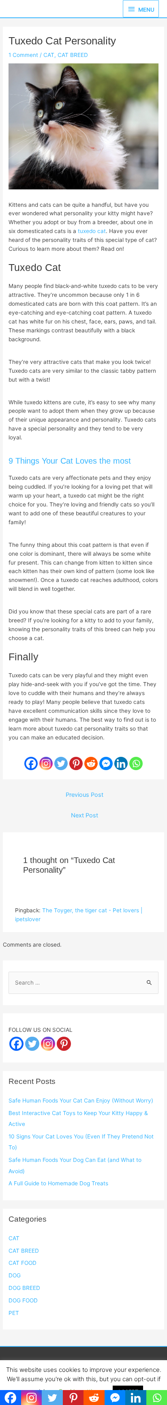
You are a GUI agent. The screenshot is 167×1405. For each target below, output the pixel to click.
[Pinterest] (76, 763)
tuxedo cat (92, 231)
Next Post (84, 815)
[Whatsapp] (136, 763)
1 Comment (23, 55)
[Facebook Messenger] (106, 763)
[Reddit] (91, 763)
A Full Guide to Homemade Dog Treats (58, 1183)
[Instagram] (46, 763)
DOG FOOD (23, 1300)
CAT (48, 55)
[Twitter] (61, 763)
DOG (15, 1275)
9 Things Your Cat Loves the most (70, 460)
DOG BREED (24, 1288)
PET (14, 1313)
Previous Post (84, 794)
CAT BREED (73, 55)
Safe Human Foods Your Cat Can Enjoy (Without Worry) (81, 1100)
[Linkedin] (121, 763)
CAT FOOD (22, 1263)
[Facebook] (31, 763)
